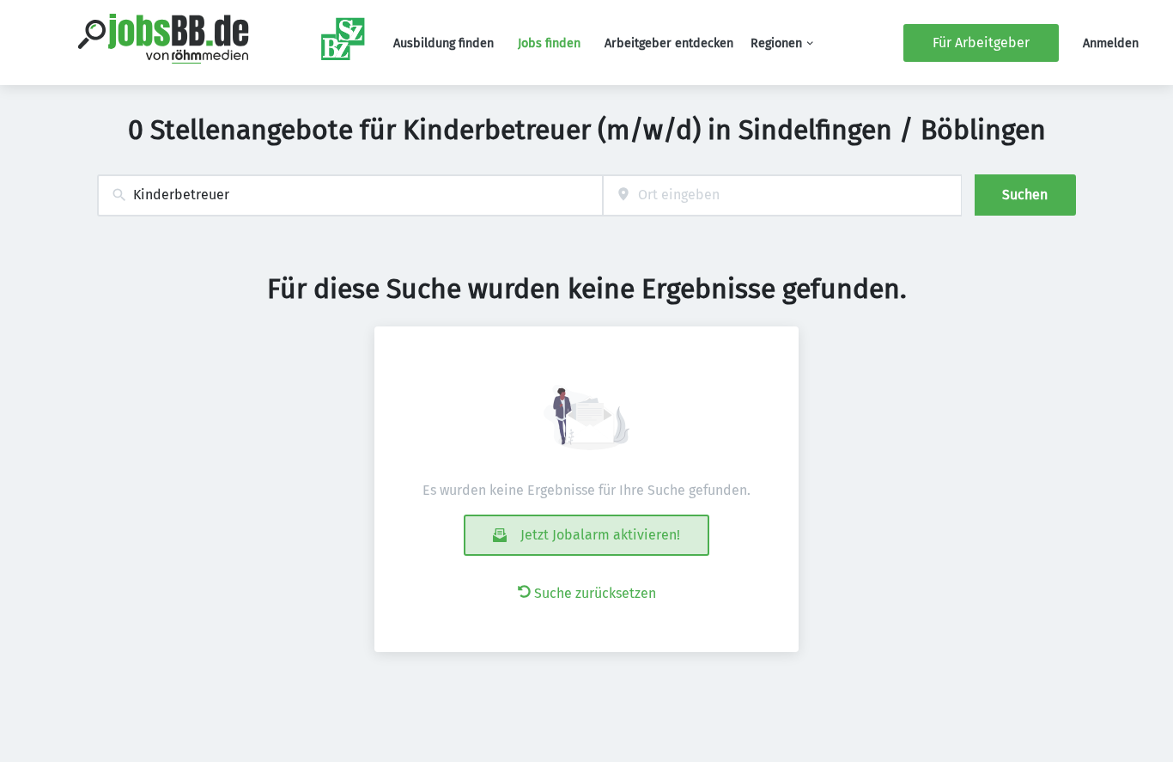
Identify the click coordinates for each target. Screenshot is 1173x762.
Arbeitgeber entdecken (669, 43)
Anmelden (1111, 43)
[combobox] (350, 195)
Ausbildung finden (443, 43)
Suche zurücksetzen (595, 593)
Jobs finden (549, 43)
